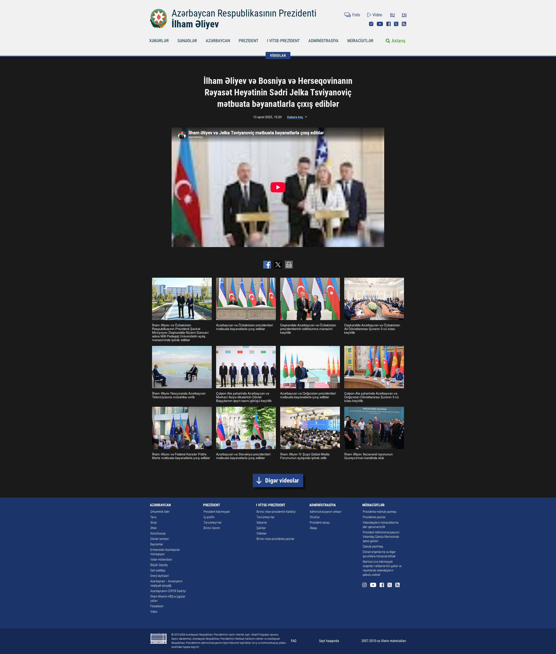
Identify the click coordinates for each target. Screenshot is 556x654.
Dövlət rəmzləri (159, 539)
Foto (356, 14)
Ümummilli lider (160, 512)
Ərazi (153, 523)
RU (392, 14)
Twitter (396, 24)
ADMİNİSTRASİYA (323, 40)
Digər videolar (282, 480)
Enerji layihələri (159, 576)
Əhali (153, 528)
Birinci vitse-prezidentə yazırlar (275, 539)
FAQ (293, 641)
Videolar (261, 533)
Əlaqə (313, 528)
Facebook (388, 24)
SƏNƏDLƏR (187, 40)
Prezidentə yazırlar (374, 517)
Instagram (371, 24)
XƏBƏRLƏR (159, 40)
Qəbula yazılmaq (373, 546)
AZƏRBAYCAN (218, 40)
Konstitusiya (157, 533)
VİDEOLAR (278, 55)
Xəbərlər (261, 523)
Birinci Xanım (212, 528)
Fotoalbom (156, 606)
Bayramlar (156, 544)
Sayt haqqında (329, 641)
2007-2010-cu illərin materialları (383, 641)
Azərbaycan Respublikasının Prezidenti (244, 13)
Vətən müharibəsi (161, 559)
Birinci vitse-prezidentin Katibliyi (276, 512)
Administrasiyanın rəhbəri (325, 512)
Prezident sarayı (320, 523)
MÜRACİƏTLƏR (360, 40)
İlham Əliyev (195, 24)
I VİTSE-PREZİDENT (283, 40)
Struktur (315, 517)
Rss (404, 24)
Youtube (380, 24)
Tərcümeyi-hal (212, 523)
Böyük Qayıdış (159, 565)
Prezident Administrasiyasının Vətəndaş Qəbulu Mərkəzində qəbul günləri (381, 536)
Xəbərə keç (295, 117)
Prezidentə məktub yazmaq (379, 512)
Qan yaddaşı (157, 570)
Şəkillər (261, 528)
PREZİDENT (248, 40)
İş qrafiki (209, 517)
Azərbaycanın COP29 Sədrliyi (168, 591)
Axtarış (398, 40)
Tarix (153, 517)
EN (404, 14)
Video (377, 14)
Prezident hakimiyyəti (217, 512)
